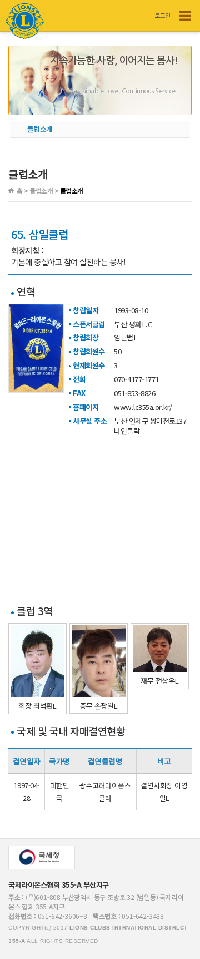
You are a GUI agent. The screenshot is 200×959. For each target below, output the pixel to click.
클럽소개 (40, 128)
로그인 (162, 15)
